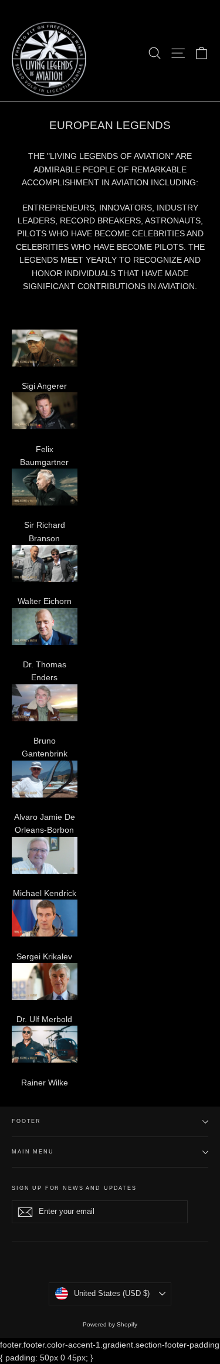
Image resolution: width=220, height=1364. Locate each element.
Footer (26, 1121)
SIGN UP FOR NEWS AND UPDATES (74, 1188)
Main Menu (33, 1152)
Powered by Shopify (110, 1324)
